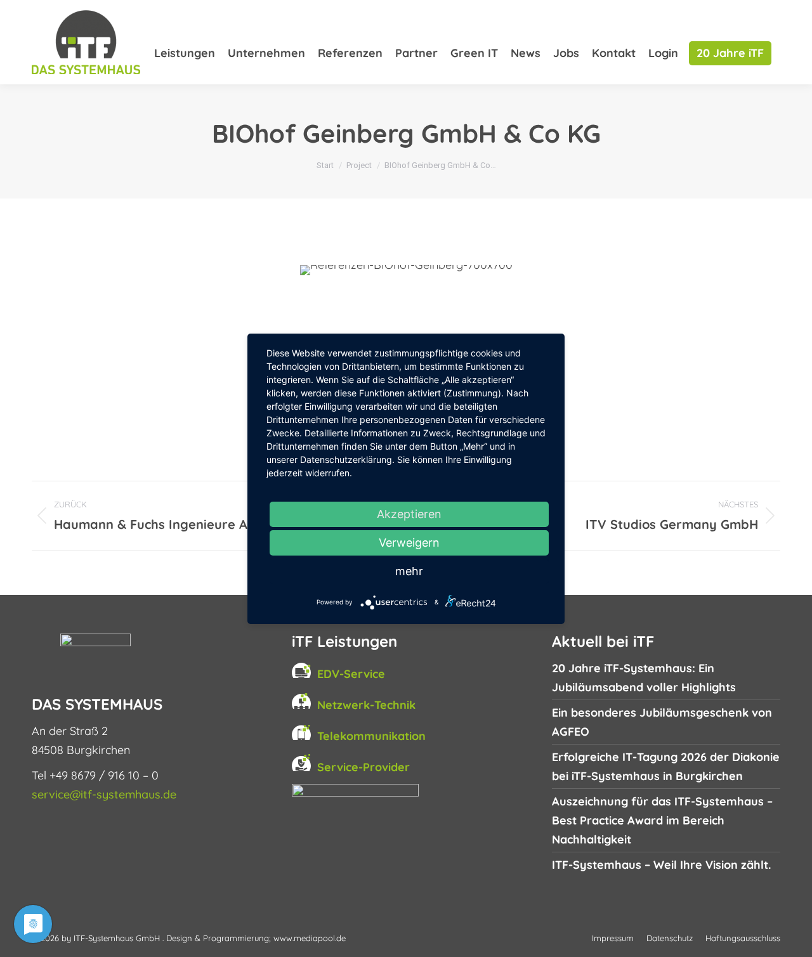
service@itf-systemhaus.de (104, 794)
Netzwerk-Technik (366, 705)
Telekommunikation (371, 736)
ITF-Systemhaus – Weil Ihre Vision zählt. (661, 864)
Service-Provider (363, 767)
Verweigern (409, 542)
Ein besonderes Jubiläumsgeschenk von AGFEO (662, 722)
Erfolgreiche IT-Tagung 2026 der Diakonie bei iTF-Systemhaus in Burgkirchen (666, 766)
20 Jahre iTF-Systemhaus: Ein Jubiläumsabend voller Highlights (644, 677)
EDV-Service (351, 674)
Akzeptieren (409, 514)
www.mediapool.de (309, 938)
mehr (409, 571)
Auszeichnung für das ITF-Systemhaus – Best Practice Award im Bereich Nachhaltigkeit (662, 820)
